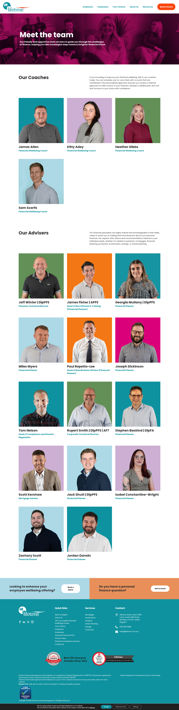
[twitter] (28, 622)
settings (92, 708)
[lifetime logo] (16, 10)
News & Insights (61, 615)
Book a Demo (166, 6)
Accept (106, 707)
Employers (88, 6)
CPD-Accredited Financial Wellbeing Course (65, 622)
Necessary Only (121, 707)
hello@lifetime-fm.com (129, 631)
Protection (89, 630)
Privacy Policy (60, 638)
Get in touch (160, 588)
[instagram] (32, 622)
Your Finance (119, 6)
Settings (135, 707)
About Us (134, 6)
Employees (103, 6)
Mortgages (89, 615)
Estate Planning (91, 624)
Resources (148, 6)
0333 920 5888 (125, 627)
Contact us (59, 644)
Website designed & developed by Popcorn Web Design (140, 675)
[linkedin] (24, 622)
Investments (90, 618)
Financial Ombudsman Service (67, 641)
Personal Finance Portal (64, 635)
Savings (88, 627)
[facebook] (20, 622)
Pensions (88, 621)
